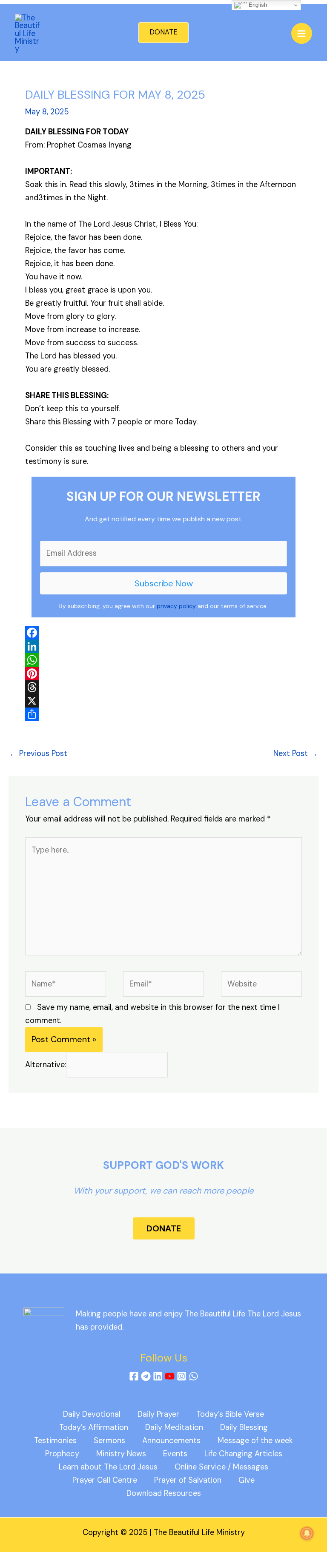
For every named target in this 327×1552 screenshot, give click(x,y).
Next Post (295, 753)
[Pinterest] (163, 673)
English (257, 5)
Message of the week (255, 1440)
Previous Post (38, 753)
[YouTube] (170, 1376)
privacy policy (176, 606)
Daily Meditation (174, 1427)
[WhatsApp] (163, 660)
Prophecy (62, 1454)
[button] (163, 32)
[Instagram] (181, 1376)
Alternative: (45, 1064)
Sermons (109, 1440)
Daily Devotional (91, 1414)
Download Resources (163, 1493)
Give (246, 1480)
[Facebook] (163, 633)
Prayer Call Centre (104, 1480)
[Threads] (163, 687)
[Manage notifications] (307, 1533)
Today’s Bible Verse (230, 1414)
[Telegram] (146, 1376)
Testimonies (55, 1440)
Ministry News (121, 1454)
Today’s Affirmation (93, 1427)
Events (175, 1454)
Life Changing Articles (243, 1454)
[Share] (163, 714)
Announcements (171, 1440)
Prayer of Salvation (187, 1480)
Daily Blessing (244, 1427)
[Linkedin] (158, 1376)
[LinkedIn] (163, 646)
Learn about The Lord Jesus (108, 1467)
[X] (163, 701)
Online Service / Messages (221, 1467)
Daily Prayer (158, 1414)
